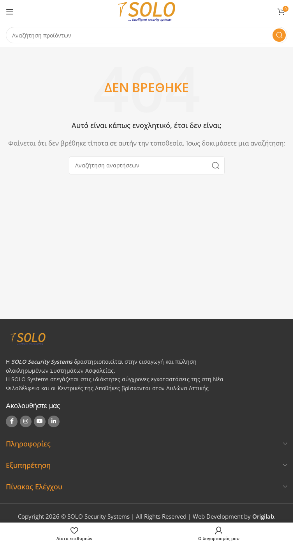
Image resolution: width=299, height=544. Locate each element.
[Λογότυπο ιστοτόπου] (146, 11)
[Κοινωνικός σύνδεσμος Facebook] (12, 421)
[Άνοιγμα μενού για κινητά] (10, 12)
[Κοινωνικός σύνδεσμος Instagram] (26, 421)
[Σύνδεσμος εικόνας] (143, 338)
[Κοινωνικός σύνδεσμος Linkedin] (54, 421)
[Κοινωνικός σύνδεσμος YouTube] (40, 421)
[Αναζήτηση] (279, 35)
